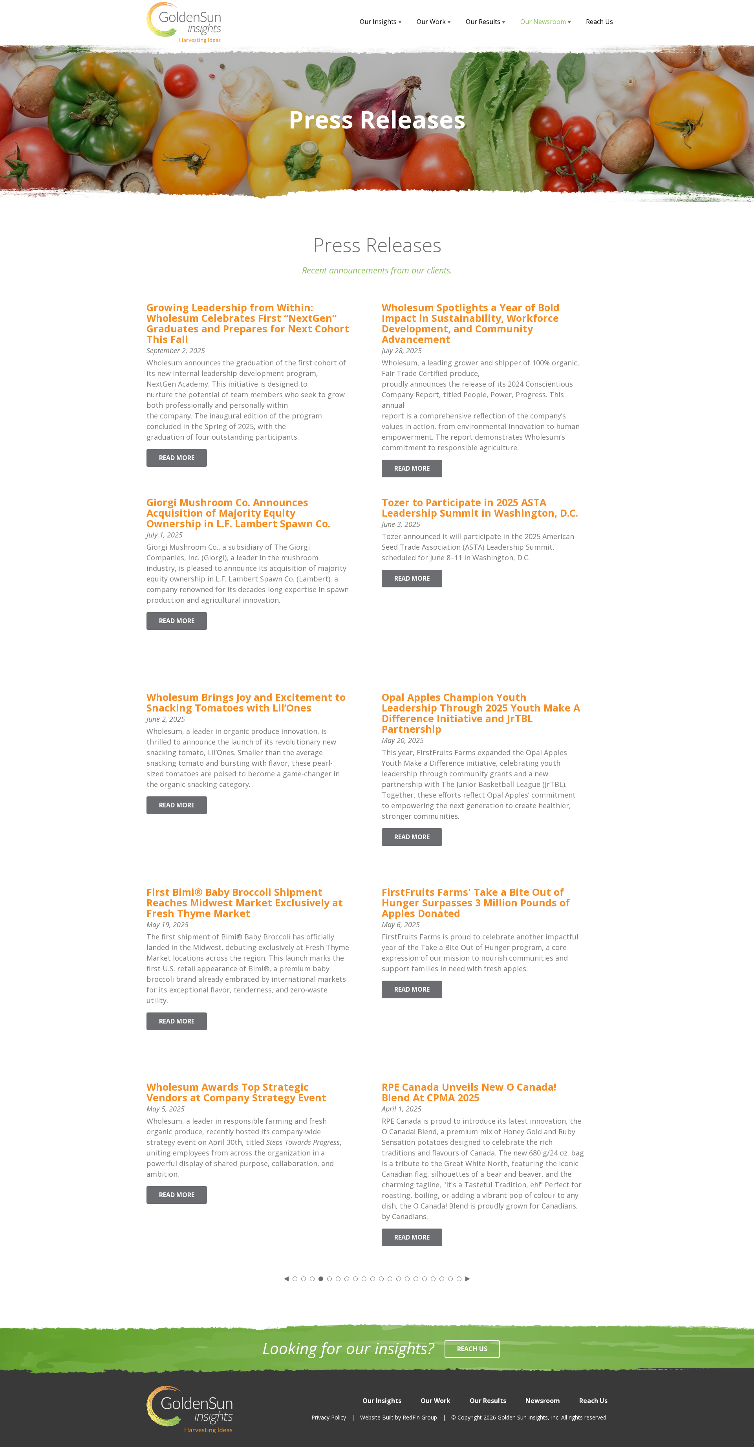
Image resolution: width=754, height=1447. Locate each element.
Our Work (432, 21)
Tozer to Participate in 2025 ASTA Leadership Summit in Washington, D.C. (480, 507)
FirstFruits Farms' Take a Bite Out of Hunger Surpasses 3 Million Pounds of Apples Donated (476, 902)
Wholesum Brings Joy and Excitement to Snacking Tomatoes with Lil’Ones (246, 702)
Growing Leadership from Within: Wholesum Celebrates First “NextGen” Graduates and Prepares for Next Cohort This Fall (247, 323)
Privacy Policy (328, 1417)
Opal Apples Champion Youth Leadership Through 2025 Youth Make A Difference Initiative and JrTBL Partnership (481, 712)
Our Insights (379, 21)
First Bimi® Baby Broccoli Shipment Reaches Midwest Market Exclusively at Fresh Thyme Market (244, 902)
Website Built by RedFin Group (398, 1417)
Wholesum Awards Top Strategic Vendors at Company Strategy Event (236, 1092)
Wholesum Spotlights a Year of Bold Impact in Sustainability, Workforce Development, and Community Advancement (471, 323)
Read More (176, 457)
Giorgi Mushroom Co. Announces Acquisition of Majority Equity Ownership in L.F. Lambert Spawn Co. (238, 512)
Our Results (484, 21)
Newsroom (542, 1400)
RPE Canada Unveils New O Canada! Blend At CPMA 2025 (469, 1092)
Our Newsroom (543, 21)
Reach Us (599, 21)
